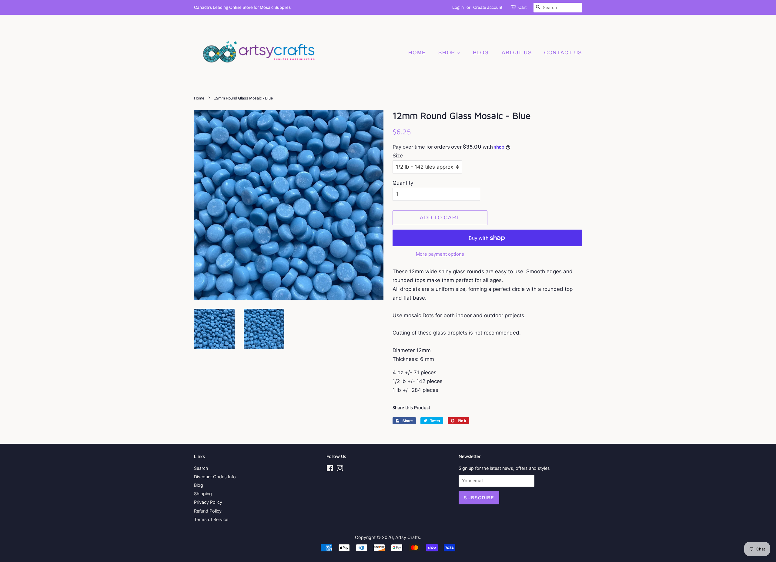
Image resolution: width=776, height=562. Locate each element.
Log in (458, 7)
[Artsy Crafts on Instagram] (339, 469)
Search (201, 468)
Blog (198, 485)
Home (417, 53)
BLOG (481, 53)
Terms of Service (211, 519)
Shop (447, 53)
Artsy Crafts (407, 537)
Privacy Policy (208, 502)
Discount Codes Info (215, 476)
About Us (517, 53)
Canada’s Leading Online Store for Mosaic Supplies (242, 7)
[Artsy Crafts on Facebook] (329, 469)
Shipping (203, 493)
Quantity (403, 183)
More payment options (440, 254)
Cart (522, 7)
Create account (487, 7)
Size (398, 156)
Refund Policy (208, 510)
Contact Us (563, 53)
